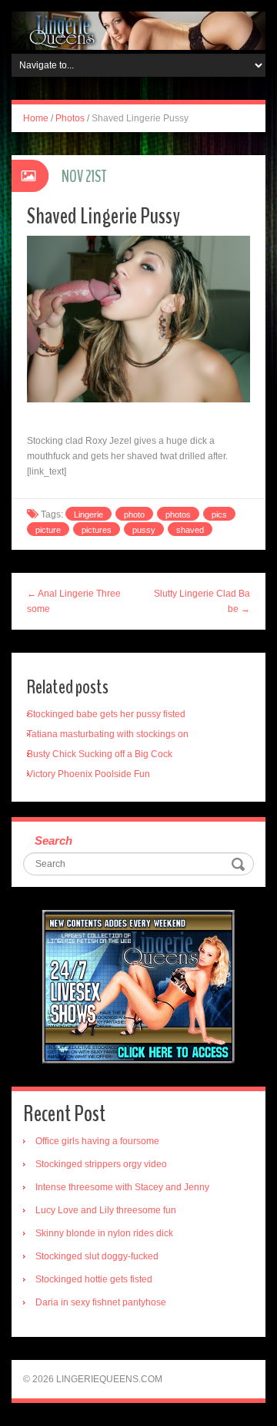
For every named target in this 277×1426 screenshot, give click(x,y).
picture (48, 529)
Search (53, 840)
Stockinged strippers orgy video (101, 1164)
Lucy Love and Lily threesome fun (105, 1210)
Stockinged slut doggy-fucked (97, 1256)
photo (134, 514)
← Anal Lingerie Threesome (74, 601)
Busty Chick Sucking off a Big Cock (99, 754)
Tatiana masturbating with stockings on (108, 734)
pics (219, 514)
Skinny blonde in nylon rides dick (104, 1233)
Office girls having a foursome (97, 1141)
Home (35, 118)
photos (178, 514)
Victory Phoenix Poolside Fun (88, 774)
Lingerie (88, 514)
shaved (190, 529)
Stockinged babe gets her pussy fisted (106, 714)
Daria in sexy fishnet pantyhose (100, 1302)
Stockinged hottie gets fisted (93, 1279)
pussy (143, 529)
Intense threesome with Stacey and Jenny (122, 1187)
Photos (70, 118)
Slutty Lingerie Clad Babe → (202, 601)
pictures (97, 529)
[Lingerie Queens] (138, 30)
